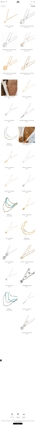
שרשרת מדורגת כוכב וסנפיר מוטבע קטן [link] (27, 49)
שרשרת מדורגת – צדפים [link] (9, 238)
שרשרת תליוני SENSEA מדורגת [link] (26, 285)
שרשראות (33, 4)
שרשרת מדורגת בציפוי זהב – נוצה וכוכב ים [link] (26, 261)
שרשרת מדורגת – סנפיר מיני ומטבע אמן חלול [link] (9, 49)
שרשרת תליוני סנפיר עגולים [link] (9, 261)
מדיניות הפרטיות (18, 421)
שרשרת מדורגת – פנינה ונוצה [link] (9, 167)
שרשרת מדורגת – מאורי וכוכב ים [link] (9, 120)
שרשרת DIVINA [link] (9, 143)
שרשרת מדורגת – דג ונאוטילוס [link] (26, 191)
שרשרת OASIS (9, 309)
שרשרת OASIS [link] (9, 214)
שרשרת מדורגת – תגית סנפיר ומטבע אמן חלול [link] (27, 26)
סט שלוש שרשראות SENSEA (26, 143)
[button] (34, 1)
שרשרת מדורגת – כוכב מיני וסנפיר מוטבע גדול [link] (9, 73)
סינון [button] (3, 6)
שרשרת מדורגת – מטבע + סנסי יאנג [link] (9, 96)
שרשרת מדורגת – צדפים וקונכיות (27, 332)
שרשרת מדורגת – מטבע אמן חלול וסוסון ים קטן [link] (27, 120)
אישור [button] (18, 423)
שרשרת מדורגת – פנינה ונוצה (26, 309)
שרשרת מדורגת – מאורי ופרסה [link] (26, 96)
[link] (18, 2)
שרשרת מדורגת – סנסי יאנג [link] (9, 26)
